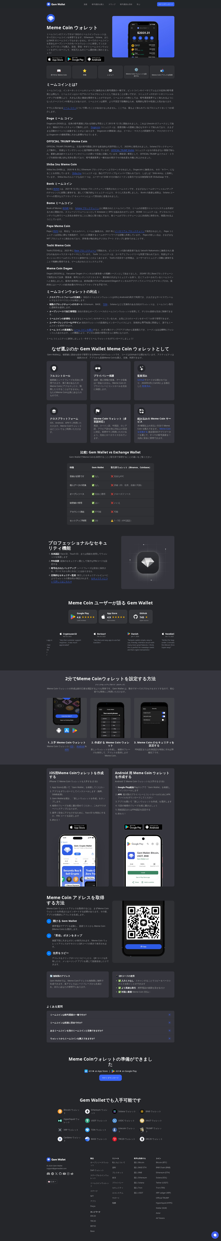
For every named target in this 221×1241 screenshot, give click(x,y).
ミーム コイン (69, 107)
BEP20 (93, 1226)
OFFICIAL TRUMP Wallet (122, 150)
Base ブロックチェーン (85, 250)
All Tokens (160, 1218)
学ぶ (138, 4)
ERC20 (93, 1216)
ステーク (94, 1191)
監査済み (146, 386)
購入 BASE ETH (140, 1167)
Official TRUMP (162, 1198)
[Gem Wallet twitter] (56, 1174)
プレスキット (117, 1172)
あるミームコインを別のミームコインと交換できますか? (76, 1030)
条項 (114, 1177)
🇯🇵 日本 (51, 1181)
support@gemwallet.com (57, 1168)
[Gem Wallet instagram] (68, 1174)
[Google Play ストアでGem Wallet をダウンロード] (75, 59)
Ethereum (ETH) (163, 1172)
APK (67, 749)
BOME (66, 208)
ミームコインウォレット (99, 1184)
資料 (114, 1167)
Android (80, 746)
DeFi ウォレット (97, 1170)
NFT (92, 1196)
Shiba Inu (76, 173)
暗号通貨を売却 (126, 4)
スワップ (112, 4)
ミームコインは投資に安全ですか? (66, 1022)
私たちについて (118, 1162)
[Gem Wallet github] (60, 1174)
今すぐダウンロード (165, 4)
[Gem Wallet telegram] (52, 1174)
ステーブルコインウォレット (99, 1176)
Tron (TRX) (160, 1187)
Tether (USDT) (162, 1182)
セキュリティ (117, 1187)
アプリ (93, 1201)
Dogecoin (95, 127)
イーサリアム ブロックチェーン (130, 231)
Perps (92, 1206)
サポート (116, 1198)
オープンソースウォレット (99, 1163)
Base (92, 1231)
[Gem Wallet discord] (48, 1174)
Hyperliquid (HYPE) (164, 1203)
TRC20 (93, 1221)
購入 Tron (138, 1187)
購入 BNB (138, 1172)
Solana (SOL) (161, 1177)
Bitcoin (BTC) (161, 1162)
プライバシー (117, 1182)
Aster (158, 1213)
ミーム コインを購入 (83, 329)
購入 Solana (139, 1182)
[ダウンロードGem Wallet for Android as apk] (95, 59)
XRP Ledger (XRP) (163, 1193)
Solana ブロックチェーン (87, 208)
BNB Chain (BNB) (163, 1167)
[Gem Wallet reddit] (72, 1174)
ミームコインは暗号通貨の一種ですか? (68, 1014)
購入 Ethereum (140, 1177)
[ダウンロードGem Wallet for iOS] (56, 59)
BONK (56, 188)
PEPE (55, 231)
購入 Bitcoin (139, 1162)
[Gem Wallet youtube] (64, 1174)
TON (105, 304)
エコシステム (117, 1193)
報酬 (114, 1203)
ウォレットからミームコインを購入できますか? (72, 1038)
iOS (71, 746)
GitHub (140, 379)
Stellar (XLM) (161, 1208)
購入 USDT (138, 1193)
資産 (85, 4)
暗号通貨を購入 (98, 4)
